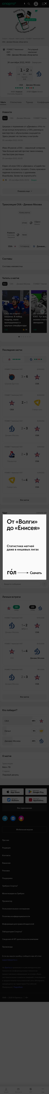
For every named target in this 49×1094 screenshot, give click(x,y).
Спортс (4, 39)
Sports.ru (8, 967)
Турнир (29, 102)
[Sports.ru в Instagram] (22, 819)
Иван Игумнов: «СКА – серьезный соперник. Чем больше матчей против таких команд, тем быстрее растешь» (24, 151)
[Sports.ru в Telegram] (5, 819)
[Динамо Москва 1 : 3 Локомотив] (31, 87)
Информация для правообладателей (18, 924)
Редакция (6, 848)
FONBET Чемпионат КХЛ (35, 39)
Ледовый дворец (10, 774)
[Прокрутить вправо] (42, 311)
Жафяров (19, 92)
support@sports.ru (9, 960)
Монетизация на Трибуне (13, 893)
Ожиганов (11, 94)
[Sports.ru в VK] (13, 819)
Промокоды (7, 947)
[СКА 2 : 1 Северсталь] (20, 87)
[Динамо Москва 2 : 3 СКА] (19, 87)
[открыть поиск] (29, 4)
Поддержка (7, 878)
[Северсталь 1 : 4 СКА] (15, 87)
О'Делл (34, 92)
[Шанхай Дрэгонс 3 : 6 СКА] (22, 87)
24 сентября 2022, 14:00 (18, 62)
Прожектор (7, 901)
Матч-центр (20, 39)
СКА (21, 85)
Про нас (5, 840)
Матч (3, 102)
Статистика (16, 102)
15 (6, 180)
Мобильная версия (24, 829)
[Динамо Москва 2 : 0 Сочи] (28, 87)
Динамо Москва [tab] (23, 118)
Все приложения (24, 808)
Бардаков (18, 94)
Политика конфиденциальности (16, 916)
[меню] (43, 4)
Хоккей (11, 39)
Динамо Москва (33, 85)
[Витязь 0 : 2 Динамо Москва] (26, 87)
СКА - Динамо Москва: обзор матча (15, 42)
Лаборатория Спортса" (12, 931)
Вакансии (6, 863)
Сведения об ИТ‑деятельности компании (20, 939)
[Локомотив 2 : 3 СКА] (17, 87)
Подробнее (18, 987)
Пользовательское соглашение (16, 908)
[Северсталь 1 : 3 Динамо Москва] (33, 87)
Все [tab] (5, 118)
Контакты (6, 855)
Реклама (6, 870)
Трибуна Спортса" (10, 886)
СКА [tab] (11, 118)
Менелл (40, 92)
